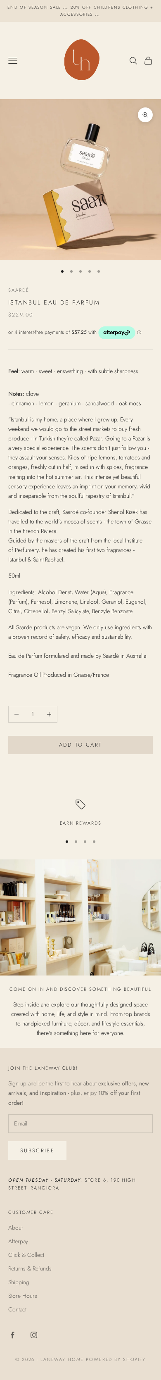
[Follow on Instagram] (34, 1335)
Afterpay (18, 1241)
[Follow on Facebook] (12, 1335)
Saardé (18, 290)
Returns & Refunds (30, 1268)
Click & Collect (26, 1255)
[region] (80, 813)
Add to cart (80, 745)
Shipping (18, 1282)
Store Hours (22, 1296)
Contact (17, 1309)
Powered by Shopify (116, 1359)
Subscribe (37, 1150)
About (15, 1227)
